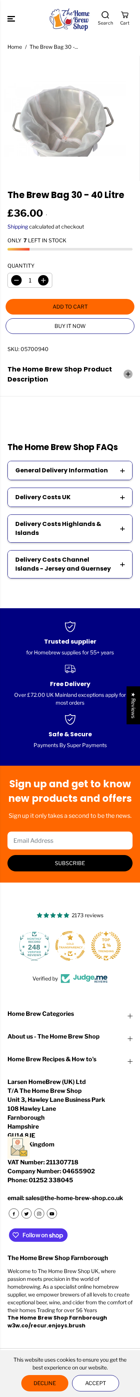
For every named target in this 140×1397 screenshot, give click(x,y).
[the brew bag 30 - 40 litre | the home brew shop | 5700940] (63, 118)
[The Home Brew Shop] (70, 19)
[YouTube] (52, 1213)
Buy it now (70, 326)
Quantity (20, 265)
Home (14, 47)
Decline (45, 1383)
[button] (11, 19)
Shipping (17, 226)
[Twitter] (26, 1213)
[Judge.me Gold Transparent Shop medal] (70, 946)
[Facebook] (13, 1213)
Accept (95, 1383)
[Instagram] (39, 1213)
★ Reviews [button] (133, 705)
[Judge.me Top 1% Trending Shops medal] (106, 946)
